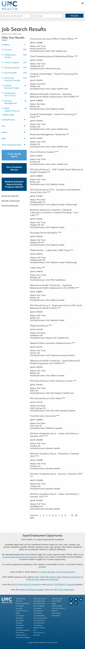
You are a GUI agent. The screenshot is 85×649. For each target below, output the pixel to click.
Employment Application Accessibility (20, 557)
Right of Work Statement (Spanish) (42, 579)
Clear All (4, 40)
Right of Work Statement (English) (64, 577)
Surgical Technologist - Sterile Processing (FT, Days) (54, 115)
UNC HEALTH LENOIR (22, 630)
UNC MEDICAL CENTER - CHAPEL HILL (39, 628)
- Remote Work (56, 598)
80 (76, 515)
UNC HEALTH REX (39, 601)
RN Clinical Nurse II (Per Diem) (45, 398)
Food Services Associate (43, 415)
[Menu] (82, 3)
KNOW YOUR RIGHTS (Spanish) (61, 584)
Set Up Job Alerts (15, 155)
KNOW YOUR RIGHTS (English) (25, 584)
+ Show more (8, 114)
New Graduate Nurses (14, 168)
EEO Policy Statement (64, 589)
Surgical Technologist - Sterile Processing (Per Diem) (54, 75)
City (3, 126)
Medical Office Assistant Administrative (50, 343)
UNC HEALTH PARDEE (23, 637)
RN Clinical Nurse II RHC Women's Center (51, 380)
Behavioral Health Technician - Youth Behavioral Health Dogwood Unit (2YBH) (55, 362)
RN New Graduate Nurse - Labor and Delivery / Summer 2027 (54, 434)
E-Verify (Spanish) (66, 572)
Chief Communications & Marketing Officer (52, 56)
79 (72, 515)
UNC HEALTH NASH (40, 598)
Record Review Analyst (42, 152)
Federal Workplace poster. (32, 589)
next (32, 517)
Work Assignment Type (11, 145)
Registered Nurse (39, 325)
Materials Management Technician (48, 134)
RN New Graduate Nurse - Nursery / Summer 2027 (56, 473)
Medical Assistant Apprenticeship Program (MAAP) (14, 184)
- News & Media (56, 606)
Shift (4, 138)
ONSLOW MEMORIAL (23, 603)
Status (4, 132)
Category (6, 44)
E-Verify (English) (47, 572)
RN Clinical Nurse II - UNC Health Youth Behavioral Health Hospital (56, 170)
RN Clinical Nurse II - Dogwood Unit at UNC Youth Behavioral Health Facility (56, 306)
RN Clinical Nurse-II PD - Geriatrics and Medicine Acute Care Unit (55, 191)
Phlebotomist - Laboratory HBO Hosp (50, 250)
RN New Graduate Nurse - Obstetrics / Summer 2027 (54, 455)
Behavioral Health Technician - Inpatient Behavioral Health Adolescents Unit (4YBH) (52, 95)
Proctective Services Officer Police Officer (52, 38)
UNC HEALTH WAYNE (40, 618)
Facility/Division (8, 120)
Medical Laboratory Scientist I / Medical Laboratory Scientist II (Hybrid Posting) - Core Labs (54, 212)
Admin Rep (35, 267)
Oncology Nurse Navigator (44, 232)
